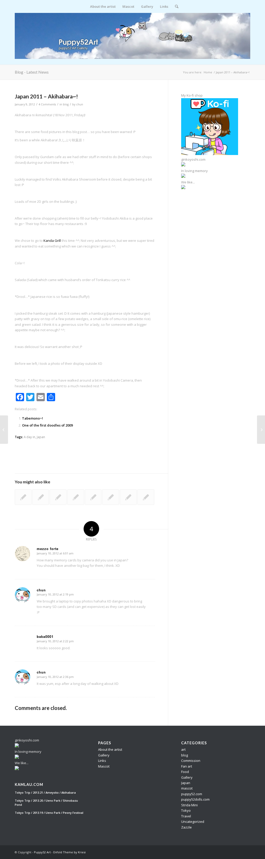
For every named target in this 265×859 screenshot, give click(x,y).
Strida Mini (189, 805)
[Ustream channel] (58, 497)
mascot (187, 788)
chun (79, 104)
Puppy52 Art (42, 852)
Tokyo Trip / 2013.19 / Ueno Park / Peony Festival (49, 813)
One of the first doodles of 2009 (47, 425)
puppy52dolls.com (195, 799)
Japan (41, 437)
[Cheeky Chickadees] (23, 497)
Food (185, 771)
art (183, 749)
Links (102, 760)
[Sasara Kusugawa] (93, 497)
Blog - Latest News (32, 71)
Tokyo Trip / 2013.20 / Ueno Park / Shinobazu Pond (46, 803)
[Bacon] (40, 497)
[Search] (175, 6)
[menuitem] (103, 6)
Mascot (103, 766)
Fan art (186, 766)
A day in (29, 437)
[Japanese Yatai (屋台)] (145, 497)
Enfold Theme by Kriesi (69, 852)
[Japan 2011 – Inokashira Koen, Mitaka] (4, 429)
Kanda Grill (52, 240)
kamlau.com (29, 785)
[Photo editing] (128, 497)
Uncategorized (192, 821)
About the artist (110, 749)
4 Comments (47, 104)
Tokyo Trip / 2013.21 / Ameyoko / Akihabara (45, 792)
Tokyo (186, 810)
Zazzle (186, 827)
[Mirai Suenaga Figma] (110, 497)
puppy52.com (191, 794)
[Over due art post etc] (75, 497)
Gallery (103, 755)
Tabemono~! (32, 418)
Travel (186, 816)
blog (66, 104)
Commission (190, 760)
